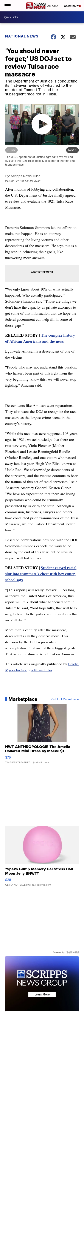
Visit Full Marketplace (65, 699)
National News (22, 36)
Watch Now (71, 6)
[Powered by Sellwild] (72, 952)
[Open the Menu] (7, 5)
